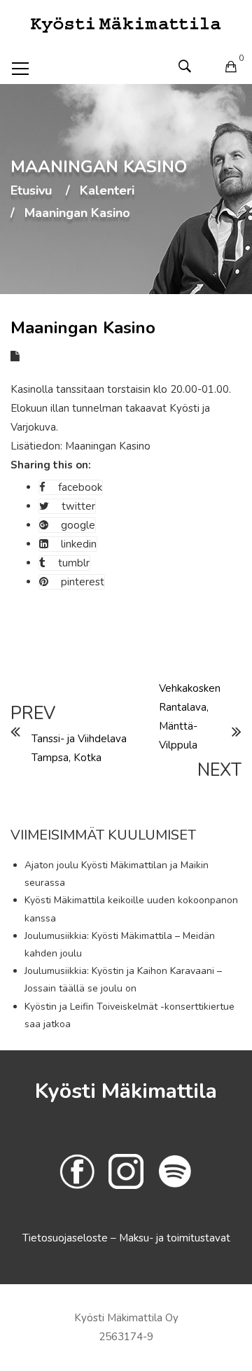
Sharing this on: (50, 465)
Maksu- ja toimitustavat (174, 1238)
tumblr (74, 563)
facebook (80, 487)
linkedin (79, 544)
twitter (78, 506)
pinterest (82, 582)
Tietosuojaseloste (66, 1238)
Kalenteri (107, 191)
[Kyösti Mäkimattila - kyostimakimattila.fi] (126, 24)
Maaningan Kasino (107, 446)
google (78, 525)
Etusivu (31, 191)
